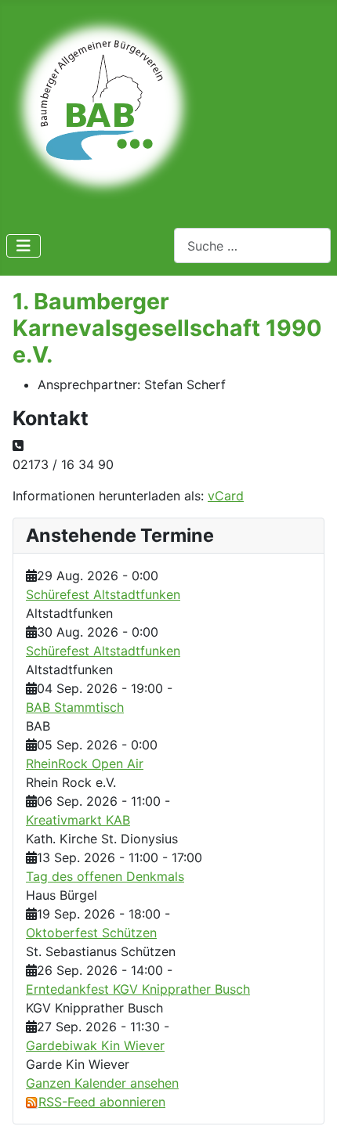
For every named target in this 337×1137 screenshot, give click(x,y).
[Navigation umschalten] (23, 246)
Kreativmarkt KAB (78, 820)
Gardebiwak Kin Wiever (95, 1045)
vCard (226, 496)
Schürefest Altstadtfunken (103, 594)
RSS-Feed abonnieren (101, 1102)
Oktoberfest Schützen (91, 932)
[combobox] (252, 245)
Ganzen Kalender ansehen (102, 1083)
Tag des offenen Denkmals (105, 876)
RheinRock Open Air (84, 763)
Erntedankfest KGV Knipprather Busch (138, 989)
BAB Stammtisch (75, 707)
